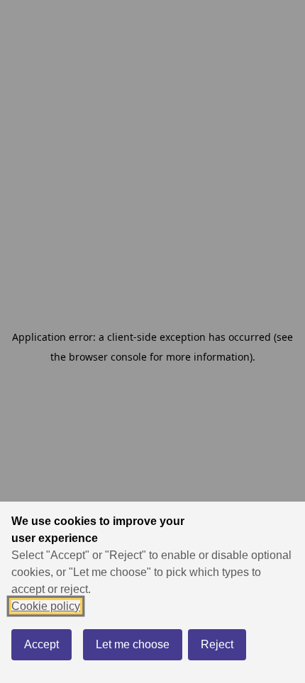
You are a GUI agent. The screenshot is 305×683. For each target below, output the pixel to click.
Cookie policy (45, 606)
